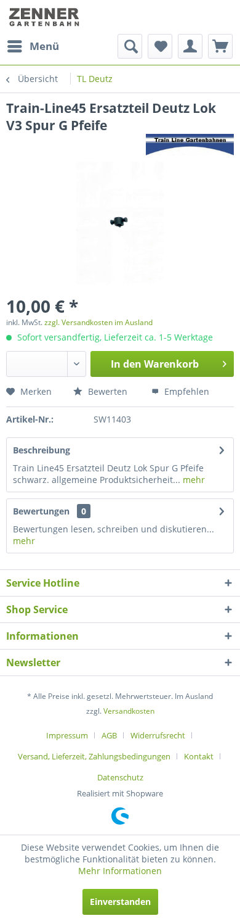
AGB (109, 735)
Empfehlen (185, 391)
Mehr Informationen (120, 871)
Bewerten (106, 391)
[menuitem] (32, 46)
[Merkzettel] (160, 46)
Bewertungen (41, 511)
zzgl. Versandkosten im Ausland (98, 322)
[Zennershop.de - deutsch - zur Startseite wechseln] (45, 17)
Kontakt (199, 756)
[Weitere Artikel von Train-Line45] (190, 144)
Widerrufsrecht (157, 735)
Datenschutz (120, 777)
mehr (192, 479)
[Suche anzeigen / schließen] (130, 46)
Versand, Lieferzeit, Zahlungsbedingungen (94, 756)
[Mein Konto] (190, 46)
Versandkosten (128, 711)
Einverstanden (120, 901)
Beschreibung (41, 450)
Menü (44, 46)
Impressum (67, 735)
